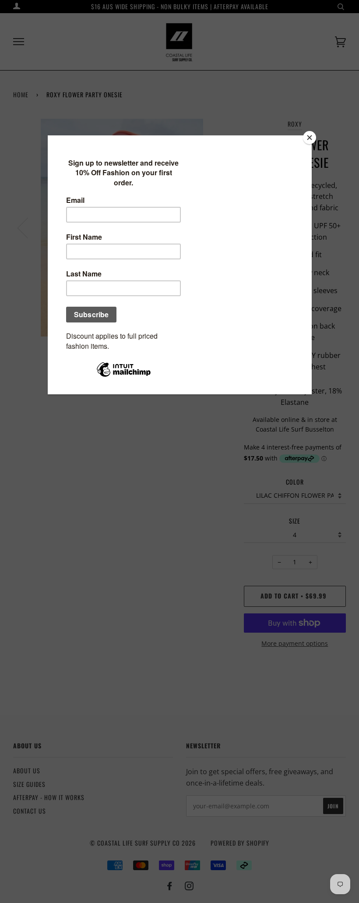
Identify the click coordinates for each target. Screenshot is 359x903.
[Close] (309, 137)
